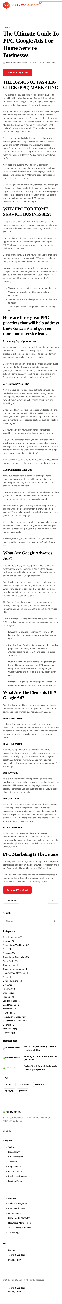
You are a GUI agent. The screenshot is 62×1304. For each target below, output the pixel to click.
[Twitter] (7, 1131)
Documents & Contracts (14, 973)
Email (5, 977)
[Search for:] (31, 921)
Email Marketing (10, 981)
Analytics (7, 941)
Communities (9, 965)
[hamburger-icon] (55, 17)
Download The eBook (17, 73)
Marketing (7, 1009)
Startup (23, 1091)
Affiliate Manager (11, 937)
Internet (39, 1084)
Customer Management (14, 969)
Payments (7, 1013)
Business (7, 953)
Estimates (7, 985)
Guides (6, 28)
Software (7, 1025)
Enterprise (24, 1084)
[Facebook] (4, 1131)
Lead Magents (9, 1005)
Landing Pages (10, 1001)
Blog (5, 949)
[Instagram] (10, 1131)
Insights (6, 997)
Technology (8, 1028)
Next (52, 901)
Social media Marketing (14, 1021)
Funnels (7, 989)
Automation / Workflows (14, 945)
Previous (12, 901)
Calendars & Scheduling (14, 957)
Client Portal (8, 961)
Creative (9, 1084)
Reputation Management (14, 1017)
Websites (7, 1033)
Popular (9, 1091)
